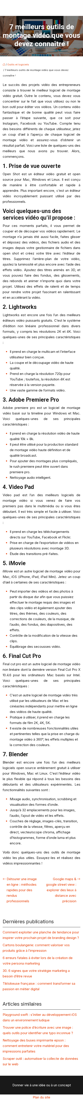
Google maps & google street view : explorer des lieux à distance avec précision (61, 890)
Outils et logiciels (18, 64)
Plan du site (41, 1097)
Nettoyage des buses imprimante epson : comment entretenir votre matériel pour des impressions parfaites (36, 1045)
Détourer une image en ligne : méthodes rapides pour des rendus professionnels (22, 890)
